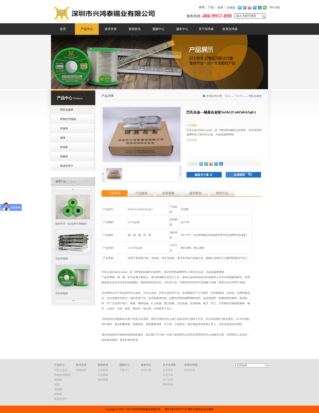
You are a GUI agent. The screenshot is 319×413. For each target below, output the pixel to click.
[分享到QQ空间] (245, 7)
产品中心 (239, 95)
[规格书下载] (204, 175)
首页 (63, 29)
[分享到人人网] (260, 7)
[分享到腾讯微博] (255, 7)
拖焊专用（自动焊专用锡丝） (72, 223)
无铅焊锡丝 (61, 293)
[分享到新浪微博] (250, 7)
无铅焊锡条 (61, 258)
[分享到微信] (265, 7)
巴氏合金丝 (254, 95)
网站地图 (275, 7)
